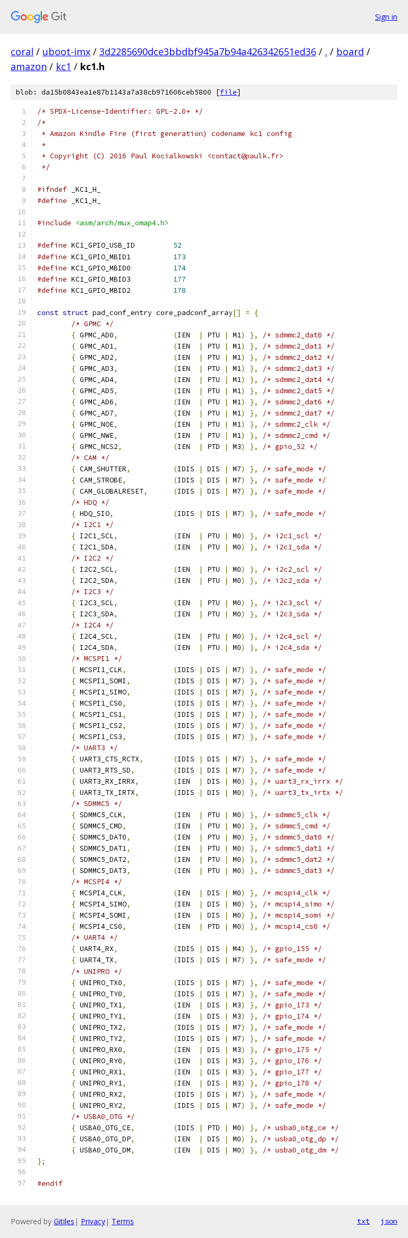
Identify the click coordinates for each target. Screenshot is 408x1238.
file (228, 92)
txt (363, 1221)
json (388, 1221)
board (350, 51)
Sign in (386, 17)
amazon (29, 66)
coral (22, 51)
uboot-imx (66, 51)
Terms (123, 1221)
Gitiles (64, 1221)
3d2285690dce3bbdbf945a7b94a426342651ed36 (207, 51)
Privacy (93, 1221)
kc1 (63, 66)
